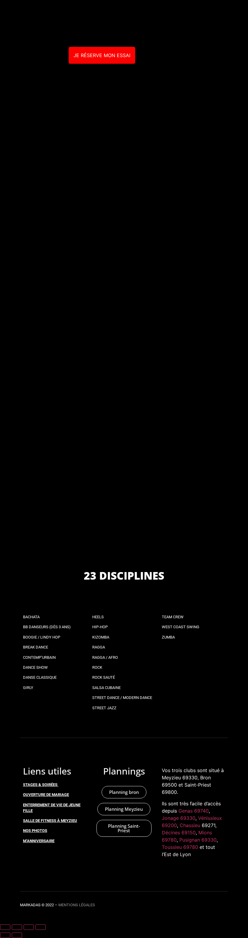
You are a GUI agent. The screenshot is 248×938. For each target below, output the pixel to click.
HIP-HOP (100, 627)
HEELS (98, 617)
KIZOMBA (100, 637)
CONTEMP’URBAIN (39, 657)
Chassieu (190, 825)
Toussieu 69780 (180, 847)
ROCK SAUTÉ (103, 677)
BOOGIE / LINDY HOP (41, 637)
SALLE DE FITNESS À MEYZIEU (50, 820)
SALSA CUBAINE (106, 687)
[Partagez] (29, 927)
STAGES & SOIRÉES (40, 784)
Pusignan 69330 (198, 840)
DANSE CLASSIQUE (40, 677)
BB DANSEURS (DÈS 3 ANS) (47, 627)
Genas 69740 (193, 811)
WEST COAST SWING (180, 627)
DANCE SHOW (35, 667)
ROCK (97, 667)
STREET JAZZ (104, 708)
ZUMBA (168, 637)
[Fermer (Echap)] (40, 927)
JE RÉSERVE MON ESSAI (101, 55)
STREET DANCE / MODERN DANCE (122, 697)
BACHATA (31, 617)
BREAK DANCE (35, 647)
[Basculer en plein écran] (17, 927)
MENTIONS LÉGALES (76, 905)
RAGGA (98, 647)
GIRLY (28, 687)
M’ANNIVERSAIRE (38, 841)
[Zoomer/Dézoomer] (5, 927)
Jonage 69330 (178, 818)
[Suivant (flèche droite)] (17, 935)
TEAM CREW (173, 617)
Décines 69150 (179, 833)
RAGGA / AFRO (105, 657)
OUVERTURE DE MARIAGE (46, 794)
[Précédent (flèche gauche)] (5, 935)
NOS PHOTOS (35, 830)
